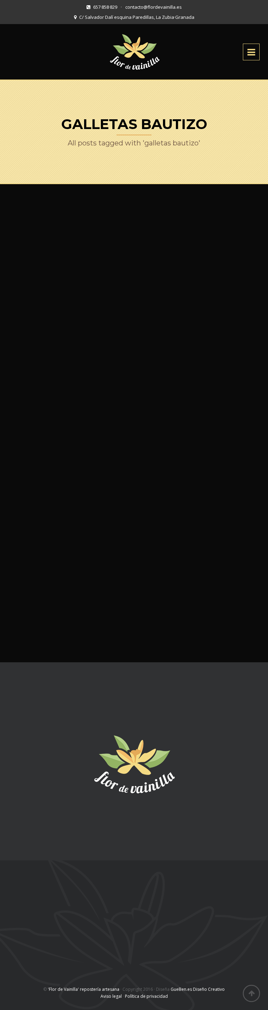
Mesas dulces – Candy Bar (68, 464)
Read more (233, 270)
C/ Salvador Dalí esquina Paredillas (56, 909)
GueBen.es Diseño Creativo (198, 989)
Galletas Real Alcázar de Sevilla (68, 593)
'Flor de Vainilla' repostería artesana (83, 989)
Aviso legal (111, 996)
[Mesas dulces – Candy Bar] (68, 421)
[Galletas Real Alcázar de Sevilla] (68, 544)
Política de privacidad (146, 996)
